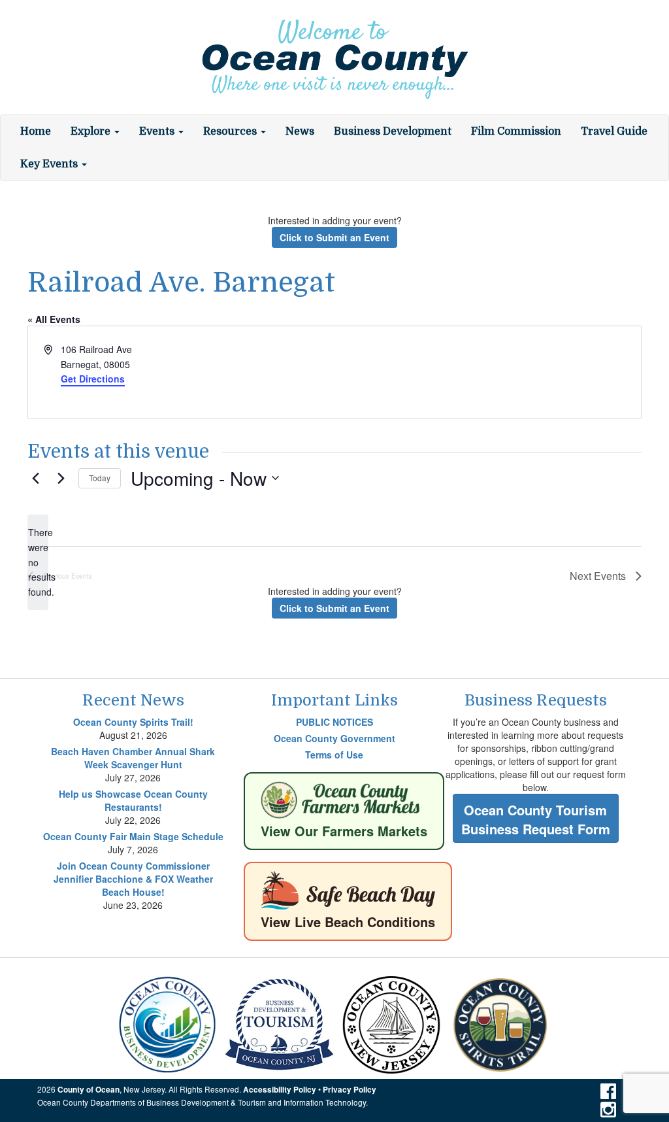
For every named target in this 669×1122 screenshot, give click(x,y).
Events (158, 131)
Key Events (50, 164)
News (300, 131)
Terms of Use (334, 754)
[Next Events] (61, 478)
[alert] (37, 562)
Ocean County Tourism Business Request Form (535, 819)
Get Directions (93, 378)
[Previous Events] (35, 478)
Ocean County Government (334, 738)
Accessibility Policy (279, 1089)
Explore (92, 131)
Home (35, 131)
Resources (231, 131)
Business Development (392, 131)
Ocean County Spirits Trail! (133, 721)
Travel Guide (614, 131)
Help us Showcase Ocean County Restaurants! (133, 800)
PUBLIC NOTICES (334, 721)
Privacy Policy (349, 1089)
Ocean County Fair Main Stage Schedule (133, 836)
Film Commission (516, 131)
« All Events (53, 319)
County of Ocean (88, 1089)
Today (99, 477)
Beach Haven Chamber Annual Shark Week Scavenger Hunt (133, 758)
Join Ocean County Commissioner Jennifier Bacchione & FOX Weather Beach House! (133, 878)
